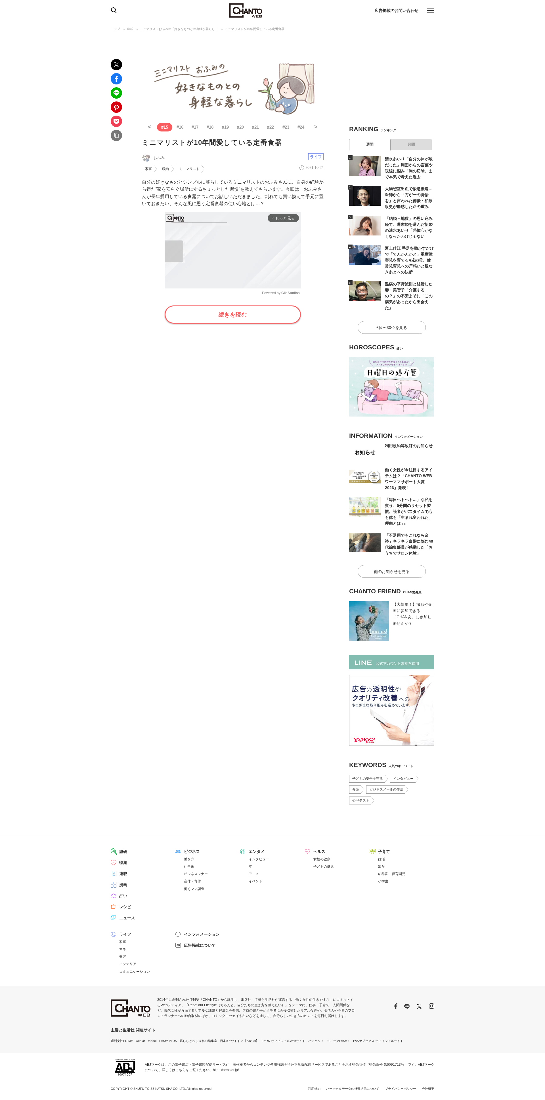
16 (180, 127)
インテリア (127, 964)
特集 (123, 862)
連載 (130, 29)
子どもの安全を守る (367, 779)
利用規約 (314, 1088)
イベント (255, 881)
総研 (123, 851)
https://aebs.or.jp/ (226, 1070)
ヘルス (319, 851)
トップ (115, 29)
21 (255, 127)
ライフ (316, 156)
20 (240, 127)
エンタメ (257, 851)
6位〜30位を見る (391, 327)
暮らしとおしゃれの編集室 (198, 1040)
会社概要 (428, 1088)
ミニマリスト (189, 169)
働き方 (189, 859)
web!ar (140, 1040)
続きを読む (233, 314)
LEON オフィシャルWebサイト (283, 1040)
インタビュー (403, 779)
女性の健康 (321, 859)
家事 (148, 169)
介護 (355, 789)
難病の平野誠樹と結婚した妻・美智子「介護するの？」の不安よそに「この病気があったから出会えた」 (409, 296)
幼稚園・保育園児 (391, 874)
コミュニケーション (134, 972)
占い (123, 895)
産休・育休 (192, 881)
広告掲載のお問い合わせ (396, 10)
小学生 (383, 881)
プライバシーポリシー (400, 1088)
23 (285, 127)
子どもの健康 (323, 866)
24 (300, 127)
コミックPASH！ (338, 1040)
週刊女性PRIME (122, 1040)
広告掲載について (200, 945)
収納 (165, 169)
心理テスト (360, 800)
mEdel (152, 1040)
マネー (124, 949)
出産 (381, 866)
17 (195, 127)
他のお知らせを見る (392, 571)
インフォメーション (202, 934)
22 (270, 127)
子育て (384, 851)
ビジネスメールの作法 (386, 789)
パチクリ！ (316, 1040)
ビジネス (192, 851)
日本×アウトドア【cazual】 (239, 1040)
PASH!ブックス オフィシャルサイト (378, 1040)
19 (225, 127)
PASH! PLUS (168, 1040)
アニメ (254, 874)
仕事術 (189, 866)
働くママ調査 (194, 889)
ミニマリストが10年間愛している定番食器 (254, 29)
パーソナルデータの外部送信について (352, 1088)
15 (164, 127)
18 (210, 127)
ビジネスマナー (196, 874)
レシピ (125, 906)
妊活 (381, 859)
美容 (122, 957)
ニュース (127, 918)
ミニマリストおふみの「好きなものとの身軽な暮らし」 (179, 29)
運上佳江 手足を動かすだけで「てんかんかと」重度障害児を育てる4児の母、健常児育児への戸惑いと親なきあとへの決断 (409, 260)
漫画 (123, 884)
